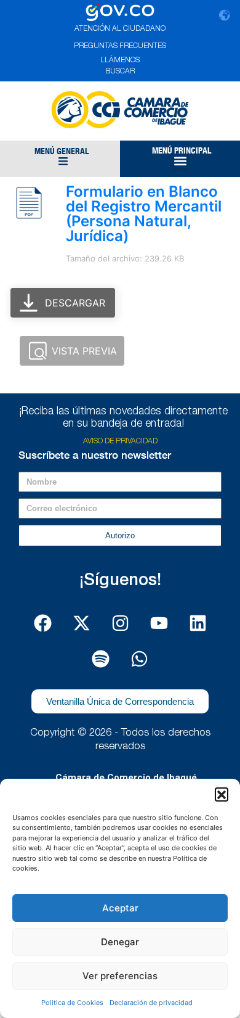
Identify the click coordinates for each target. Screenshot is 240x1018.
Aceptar (120, 908)
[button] (221, 794)
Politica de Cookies (72, 1002)
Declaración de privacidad (151, 1002)
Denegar (120, 942)
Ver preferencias (120, 976)
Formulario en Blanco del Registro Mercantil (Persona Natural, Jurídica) (144, 214)
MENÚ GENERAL (61, 151)
